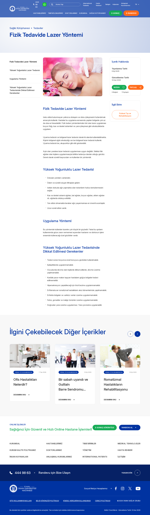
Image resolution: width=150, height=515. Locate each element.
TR (136, 4)
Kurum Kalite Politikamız (23, 450)
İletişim (107, 4)
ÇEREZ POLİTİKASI (102, 501)
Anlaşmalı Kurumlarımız (125, 4)
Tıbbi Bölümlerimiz (55, 13)
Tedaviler (38, 28)
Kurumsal (83, 13)
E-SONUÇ (115, 13)
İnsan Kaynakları (19, 457)
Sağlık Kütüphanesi (97, 13)
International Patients (87, 4)
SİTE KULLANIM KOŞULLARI (21, 501)
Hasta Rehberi (98, 4)
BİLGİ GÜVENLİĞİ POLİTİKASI (47, 501)
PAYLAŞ (133, 87)
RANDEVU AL (127, 428)
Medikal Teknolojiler (129, 443)
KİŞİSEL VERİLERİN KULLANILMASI (77, 501)
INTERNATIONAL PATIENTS (94, 457)
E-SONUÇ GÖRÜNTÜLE (104, 428)
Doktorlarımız (71, 13)
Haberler (116, 4)
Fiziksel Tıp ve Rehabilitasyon (125, 114)
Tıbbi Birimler (89, 443)
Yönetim (86, 450)
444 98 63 (37, 4)
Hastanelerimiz (39, 13)
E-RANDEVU (131, 13)
